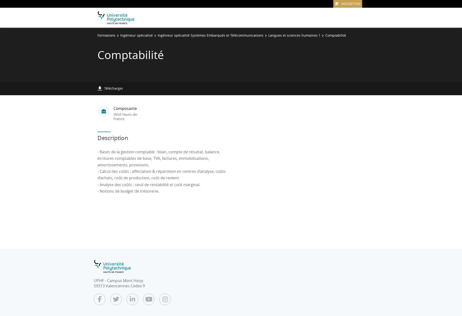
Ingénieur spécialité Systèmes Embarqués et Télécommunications (210, 35)
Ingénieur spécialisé (136, 35)
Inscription (350, 4)
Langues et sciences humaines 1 (294, 35)
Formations (106, 35)
